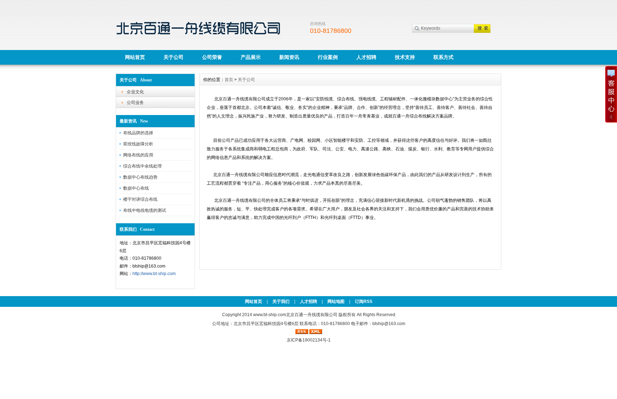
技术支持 (405, 57)
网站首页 (135, 57)
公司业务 (135, 102)
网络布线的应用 (138, 155)
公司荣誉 (212, 57)
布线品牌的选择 (138, 132)
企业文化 (135, 91)
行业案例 (328, 57)
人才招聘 (366, 57)
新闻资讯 (289, 57)
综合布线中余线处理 (142, 166)
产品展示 (251, 57)
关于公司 (174, 57)
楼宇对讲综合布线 (140, 199)
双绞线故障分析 (138, 143)
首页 (229, 79)
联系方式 (443, 57)
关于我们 (281, 301)
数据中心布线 (136, 188)
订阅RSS (363, 301)
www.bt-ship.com (269, 314)
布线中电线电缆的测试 (144, 210)
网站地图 (336, 301)
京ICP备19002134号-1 (309, 340)
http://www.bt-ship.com (154, 273)
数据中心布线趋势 (140, 177)
